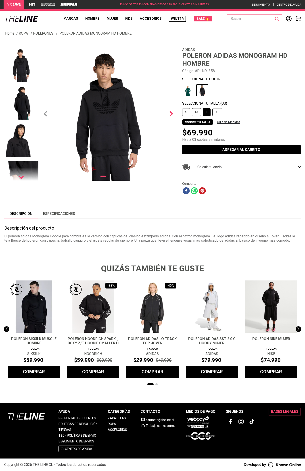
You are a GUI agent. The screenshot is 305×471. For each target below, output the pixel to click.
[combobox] (254, 19)
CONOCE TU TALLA (197, 122)
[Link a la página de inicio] (9, 33)
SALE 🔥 (202, 19)
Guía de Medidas (228, 122)
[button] (186, 112)
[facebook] (186, 191)
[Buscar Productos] (278, 19)
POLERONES (43, 33)
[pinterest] (202, 191)
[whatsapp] (194, 191)
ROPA (23, 33)
